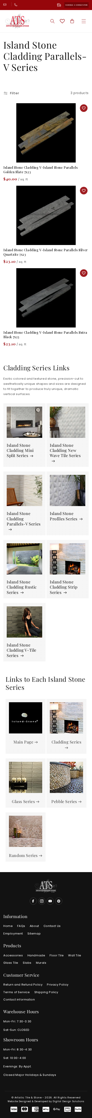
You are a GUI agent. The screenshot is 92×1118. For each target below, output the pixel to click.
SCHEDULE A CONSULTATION (76, 5)
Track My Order (61, 5)
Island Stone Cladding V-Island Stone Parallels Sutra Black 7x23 (45, 334)
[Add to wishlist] (84, 108)
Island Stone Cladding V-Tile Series (21, 650)
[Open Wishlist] (62, 21)
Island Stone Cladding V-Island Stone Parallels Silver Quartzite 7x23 (45, 252)
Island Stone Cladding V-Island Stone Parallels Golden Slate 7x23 (40, 169)
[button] (84, 21)
